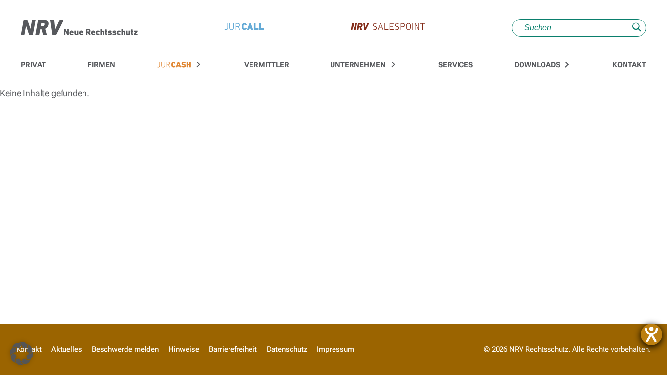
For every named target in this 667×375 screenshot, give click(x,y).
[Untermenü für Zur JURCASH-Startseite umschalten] (197, 65)
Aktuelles (66, 349)
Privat (33, 65)
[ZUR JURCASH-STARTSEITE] (174, 65)
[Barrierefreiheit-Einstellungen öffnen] (651, 334)
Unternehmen (358, 65)
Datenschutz (287, 349)
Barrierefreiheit (233, 349)
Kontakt (629, 65)
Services (455, 65)
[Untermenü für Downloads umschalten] (565, 65)
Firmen (101, 65)
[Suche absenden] (636, 28)
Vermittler (266, 65)
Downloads (537, 65)
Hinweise (183, 349)
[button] (21, 353)
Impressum (335, 349)
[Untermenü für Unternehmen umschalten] (391, 65)
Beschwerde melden (125, 349)
